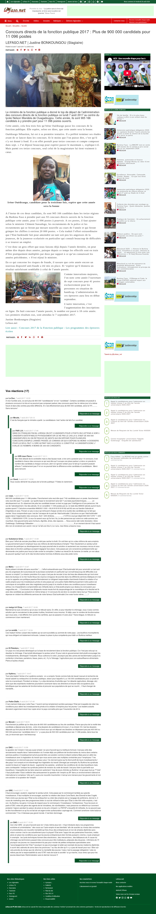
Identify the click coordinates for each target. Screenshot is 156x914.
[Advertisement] (111, 11)
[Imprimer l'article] (39, 50)
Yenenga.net (61, 2)
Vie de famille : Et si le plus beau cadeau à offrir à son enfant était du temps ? (132, 117)
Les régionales (15, 2)
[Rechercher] (17, 21)
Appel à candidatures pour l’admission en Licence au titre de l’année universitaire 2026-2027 (130, 421)
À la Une (26, 21)
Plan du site (49, 891)
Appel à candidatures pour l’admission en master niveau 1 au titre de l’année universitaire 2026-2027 (128, 403)
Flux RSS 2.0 (49, 893)
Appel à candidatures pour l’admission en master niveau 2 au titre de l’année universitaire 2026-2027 (128, 412)
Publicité (48, 885)
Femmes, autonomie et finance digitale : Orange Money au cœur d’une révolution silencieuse (133, 161)
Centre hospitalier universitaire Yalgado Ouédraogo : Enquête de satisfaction (127, 439)
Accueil (8, 26)
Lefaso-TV (26, 2)
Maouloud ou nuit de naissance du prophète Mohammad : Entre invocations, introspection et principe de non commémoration (133, 266)
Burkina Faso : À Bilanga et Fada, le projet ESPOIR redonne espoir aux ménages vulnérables (132, 280)
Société (24, 26)
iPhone (124, 890)
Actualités (16, 26)
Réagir (122, 121)
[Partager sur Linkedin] (28, 50)
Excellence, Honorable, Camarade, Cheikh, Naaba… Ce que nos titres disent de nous (131, 176)
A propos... (48, 883)
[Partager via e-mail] (17, 50)
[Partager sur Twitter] (25, 50)
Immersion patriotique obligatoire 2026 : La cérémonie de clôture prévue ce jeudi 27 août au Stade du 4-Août (133, 191)
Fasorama (35, 2)
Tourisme (44, 2)
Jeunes (11, 899)
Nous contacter (121, 883)
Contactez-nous (119, 21)
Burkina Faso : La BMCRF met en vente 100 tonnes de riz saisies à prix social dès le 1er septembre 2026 (133, 146)
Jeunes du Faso (73, 2)
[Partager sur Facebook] (21, 50)
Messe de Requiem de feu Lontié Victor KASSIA (130, 430)
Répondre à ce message (89, 413)
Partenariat (49, 888)
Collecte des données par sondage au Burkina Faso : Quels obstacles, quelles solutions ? (133, 206)
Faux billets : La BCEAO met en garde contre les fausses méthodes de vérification (129, 457)
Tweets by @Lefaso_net (113, 354)
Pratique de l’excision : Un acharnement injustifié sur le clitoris (133, 220)
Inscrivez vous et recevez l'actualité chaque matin (96, 883)
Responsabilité (50, 899)
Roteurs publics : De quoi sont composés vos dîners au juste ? (130, 235)
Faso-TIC (52, 2)
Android (118, 890)
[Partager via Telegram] (36, 50)
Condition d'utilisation (52, 896)
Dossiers (46, 21)
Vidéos (36, 21)
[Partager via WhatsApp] (32, 50)
